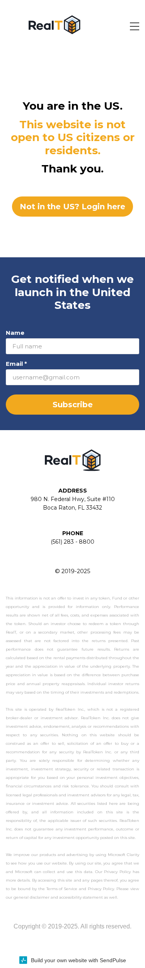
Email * (16, 363)
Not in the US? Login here (72, 206)
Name (15, 332)
